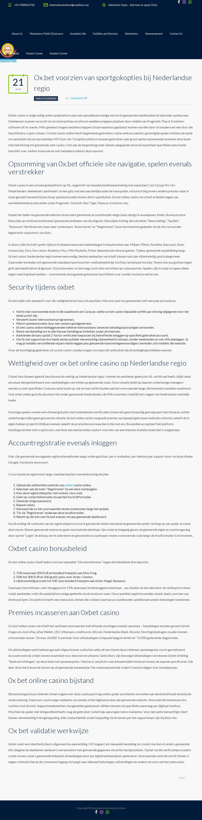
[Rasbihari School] (25, 73)
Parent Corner (34, 53)
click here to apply (140, 5)
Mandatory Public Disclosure (46, 33)
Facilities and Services (105, 33)
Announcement (154, 33)
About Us (17, 33)
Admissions (131, 33)
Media (15, 53)
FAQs (154, 5)
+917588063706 (24, 5)
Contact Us (176, 33)
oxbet (69, 485)
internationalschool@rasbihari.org (69, 5)
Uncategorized (46, 98)
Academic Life (78, 33)
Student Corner (58, 53)
